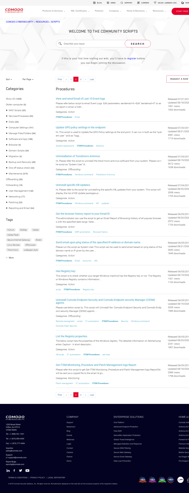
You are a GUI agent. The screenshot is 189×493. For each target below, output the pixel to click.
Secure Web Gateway (122, 452)
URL (96, 260)
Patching (12, 202)
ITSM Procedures (64, 117)
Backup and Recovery (18, 162)
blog (99, 3)
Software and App (16, 139)
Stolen (38, 240)
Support (70, 422)
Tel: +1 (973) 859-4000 (15, 438)
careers (145, 3)
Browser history (100, 232)
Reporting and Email (18, 208)
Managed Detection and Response (128, 443)
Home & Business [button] (136, 11)
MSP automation (82, 232)
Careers (70, 452)
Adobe (36, 230)
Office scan (30, 245)
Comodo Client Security (66, 326)
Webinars (70, 439)
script (58, 289)
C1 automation (92, 321)
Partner (69, 456)
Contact (70, 448)
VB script (60, 354)
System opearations (65, 146)
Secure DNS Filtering (122, 448)
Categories (15, 89)
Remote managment (65, 321)
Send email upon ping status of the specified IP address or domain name (98, 242)
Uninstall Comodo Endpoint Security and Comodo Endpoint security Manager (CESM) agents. (105, 301)
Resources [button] (158, 11)
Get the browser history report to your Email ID (83, 213)
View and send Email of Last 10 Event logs (80, 98)
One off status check (18, 168)
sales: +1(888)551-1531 (167, 3)
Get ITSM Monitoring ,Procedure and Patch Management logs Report (96, 364)
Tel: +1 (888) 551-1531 (15, 434)
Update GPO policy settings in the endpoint (81, 127)
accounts (87, 260)
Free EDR (118, 431)
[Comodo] (14, 11)
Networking (13, 196)
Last (92, 79)
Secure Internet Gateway (18, 240)
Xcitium (10, 230)
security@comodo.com (15, 464)
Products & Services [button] (52, 11)
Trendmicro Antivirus (105, 174)
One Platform (119, 422)
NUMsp (23, 230)
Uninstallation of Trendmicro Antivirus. (78, 156)
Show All (10, 99)
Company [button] (114, 11)
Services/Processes (17, 116)
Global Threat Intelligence (124, 439)
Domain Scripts (15, 150)
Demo (69, 461)
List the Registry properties (71, 336)
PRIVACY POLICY (37, 477)
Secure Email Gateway (123, 456)
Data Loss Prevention (122, 461)
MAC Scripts (13, 110)
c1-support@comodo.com (16, 457)
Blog (68, 431)
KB (97, 203)
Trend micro (12, 250)
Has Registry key (65, 271)
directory (100, 146)
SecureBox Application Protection (127, 435)
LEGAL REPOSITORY (56, 477)
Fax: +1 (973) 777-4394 (15, 443)
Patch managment (64, 383)
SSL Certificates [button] (79, 11)
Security (124, 321)
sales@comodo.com (14, 450)
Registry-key (88, 289)
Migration (12, 156)
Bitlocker (12, 145)
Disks (10, 122)
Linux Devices (13, 245)
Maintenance (14, 173)
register (132, 58)
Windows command (84, 174)
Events (69, 435)
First (60, 79)
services (106, 354)
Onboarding (12, 185)
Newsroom (71, 426)
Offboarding (12, 179)
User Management (17, 191)
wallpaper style (31, 250)
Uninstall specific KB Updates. (73, 184)
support (128, 3)
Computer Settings (17, 127)
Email (77, 117)
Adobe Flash (13, 235)
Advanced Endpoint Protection (126, 426)
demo (113, 3)
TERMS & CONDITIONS (17, 477)
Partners (99, 11)
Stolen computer (14, 104)
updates (105, 203)
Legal (69, 443)
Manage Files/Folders (18, 133)
